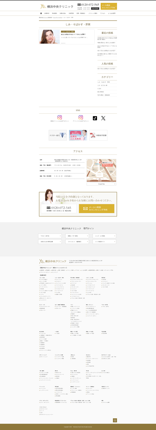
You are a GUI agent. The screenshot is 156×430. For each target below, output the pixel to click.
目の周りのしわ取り (106, 358)
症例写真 (71, 13)
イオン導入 (58, 292)
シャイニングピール (60, 286)
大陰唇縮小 (42, 342)
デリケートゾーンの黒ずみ (45, 350)
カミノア (42, 410)
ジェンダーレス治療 (59, 354)
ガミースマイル (74, 374)
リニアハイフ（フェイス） (45, 380)
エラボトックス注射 (44, 372)
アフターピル (43, 333)
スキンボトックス (74, 286)
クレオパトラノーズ (60, 374)
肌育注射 (103, 277)
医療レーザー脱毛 (73, 236)
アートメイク (42, 386)
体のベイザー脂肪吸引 (91, 312)
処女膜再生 (42, 348)
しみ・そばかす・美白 (59, 277)
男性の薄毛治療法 (59, 390)
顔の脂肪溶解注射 (43, 374)
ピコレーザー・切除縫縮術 (61, 306)
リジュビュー (74, 288)
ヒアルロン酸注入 (43, 279)
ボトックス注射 (43, 281)
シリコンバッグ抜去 (75, 308)
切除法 (88, 392)
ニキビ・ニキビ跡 (89, 277)
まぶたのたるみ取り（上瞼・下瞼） (109, 356)
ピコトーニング (59, 279)
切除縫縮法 (73, 392)
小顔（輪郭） (42, 370)
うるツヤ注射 (43, 292)
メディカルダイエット (91, 306)
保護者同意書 (92, 270)
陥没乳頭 (73, 317)
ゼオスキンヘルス (43, 408)
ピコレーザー (89, 388)
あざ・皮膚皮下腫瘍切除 (60, 304)
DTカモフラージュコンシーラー (46, 414)
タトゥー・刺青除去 (90, 386)
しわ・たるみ (42, 277)
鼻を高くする (58, 372)
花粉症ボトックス (105, 386)
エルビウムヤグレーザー (45, 306)
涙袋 (88, 364)
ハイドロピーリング (75, 296)
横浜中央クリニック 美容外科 (45, 17)
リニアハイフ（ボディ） (92, 315)
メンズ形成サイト (100, 241)
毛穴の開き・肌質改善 (104, 95)
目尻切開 (88, 362)
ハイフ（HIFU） (43, 285)
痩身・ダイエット (89, 304)
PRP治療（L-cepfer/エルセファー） (47, 283)
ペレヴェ (42, 294)
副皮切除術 (42, 337)
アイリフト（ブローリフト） (92, 358)
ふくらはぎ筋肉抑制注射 (92, 310)
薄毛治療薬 (58, 395)
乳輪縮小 (73, 313)
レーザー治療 (74, 388)
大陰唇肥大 (42, 344)
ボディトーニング (43, 354)
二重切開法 (73, 358)
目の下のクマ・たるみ (106, 354)
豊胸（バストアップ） (75, 306)
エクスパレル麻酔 (106, 402)
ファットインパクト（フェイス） (47, 378)
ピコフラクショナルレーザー (77, 279)
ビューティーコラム (57, 17)
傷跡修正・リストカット (75, 386)
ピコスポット (58, 281)
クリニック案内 (93, 13)
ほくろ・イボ (42, 304)
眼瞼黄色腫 (42, 308)
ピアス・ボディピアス (43, 400)
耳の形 (87, 370)
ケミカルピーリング (60, 288)
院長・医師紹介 (81, 13)
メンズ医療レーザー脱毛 (76, 335)
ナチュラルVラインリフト (45, 296)
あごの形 (103, 370)
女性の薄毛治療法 (59, 388)
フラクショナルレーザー (76, 281)
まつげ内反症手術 (90, 366)
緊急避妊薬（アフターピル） (61, 400)
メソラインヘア (59, 392)
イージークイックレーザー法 (92, 390)
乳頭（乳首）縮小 (74, 315)
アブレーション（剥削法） (76, 390)
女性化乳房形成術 (74, 325)
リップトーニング (74, 380)
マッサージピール (43, 286)
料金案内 (54, 13)
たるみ (99, 88)
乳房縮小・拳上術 (74, 323)
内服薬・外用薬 (59, 294)
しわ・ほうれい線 (102, 85)
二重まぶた (72, 354)
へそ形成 (56, 331)
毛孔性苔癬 (104, 331)
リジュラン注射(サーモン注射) (46, 290)
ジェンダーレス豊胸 (75, 326)
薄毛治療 (56, 386)
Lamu (41, 412)
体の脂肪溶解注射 (90, 308)
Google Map (101, 184)
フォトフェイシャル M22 (61, 283)
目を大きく (88, 354)
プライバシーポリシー (45, 272)
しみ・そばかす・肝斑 (104, 82)
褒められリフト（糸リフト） (46, 298)
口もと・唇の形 (73, 370)
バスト (71, 304)
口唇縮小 (73, 376)
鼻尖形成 (57, 376)
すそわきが (42, 346)
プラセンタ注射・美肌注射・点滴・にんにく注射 (80, 400)
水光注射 (42, 288)
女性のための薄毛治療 (47, 241)
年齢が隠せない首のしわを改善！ (107, 42)
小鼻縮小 (57, 378)
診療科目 (46, 13)
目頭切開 (88, 360)
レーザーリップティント (76, 378)
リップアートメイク (75, 381)
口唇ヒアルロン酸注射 (75, 372)
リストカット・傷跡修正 (74, 241)
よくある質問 (111, 13)
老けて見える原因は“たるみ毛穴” (106, 50)
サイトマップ (55, 272)
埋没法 (72, 356)
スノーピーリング (59, 290)
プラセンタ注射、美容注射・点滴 (78, 298)
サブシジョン (89, 283)
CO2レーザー (43, 310)
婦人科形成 (101, 91)
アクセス (102, 13)
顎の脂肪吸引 (43, 376)
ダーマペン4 (73, 283)
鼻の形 (56, 370)
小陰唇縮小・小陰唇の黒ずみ (46, 335)
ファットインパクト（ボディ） (93, 313)
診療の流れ (63, 13)
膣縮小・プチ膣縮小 (44, 340)
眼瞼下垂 (88, 356)
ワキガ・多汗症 (45, 236)
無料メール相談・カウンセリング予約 (104, 270)
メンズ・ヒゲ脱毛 (100, 236)
